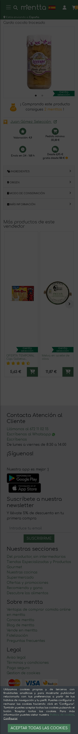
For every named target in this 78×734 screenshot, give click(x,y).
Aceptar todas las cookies (39, 728)
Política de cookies (62, 714)
